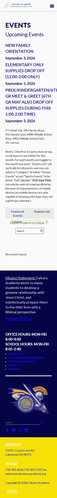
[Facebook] (7, 430)
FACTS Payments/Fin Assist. (26, 357)
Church (13, 369)
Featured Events (17, 213)
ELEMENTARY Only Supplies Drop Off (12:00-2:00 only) (25, 70)
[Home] (28, 398)
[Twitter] (14, 430)
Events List (42, 211)
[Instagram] (26, 430)
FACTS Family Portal (22, 361)
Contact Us (16, 353)
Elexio (12, 491)
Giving (12, 365)
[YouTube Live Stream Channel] (20, 430)
